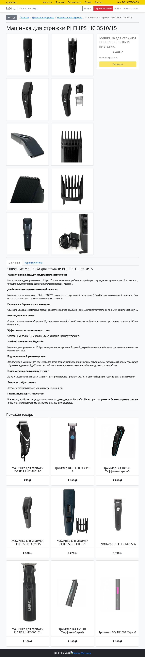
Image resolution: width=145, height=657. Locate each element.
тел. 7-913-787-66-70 (128, 2)
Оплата (98, 2)
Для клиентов (74, 2)
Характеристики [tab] (33, 262)
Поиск (87, 8)
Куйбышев (11, 2)
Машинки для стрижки (69, 17)
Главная (24, 17)
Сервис (88, 2)
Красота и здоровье (43, 17)
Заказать (118, 64)
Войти (117, 8)
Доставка (60, 2)
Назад (11, 17)
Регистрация (130, 8)
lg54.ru (10, 8)
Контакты (47, 2)
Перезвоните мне (103, 8)
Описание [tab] (14, 262)
